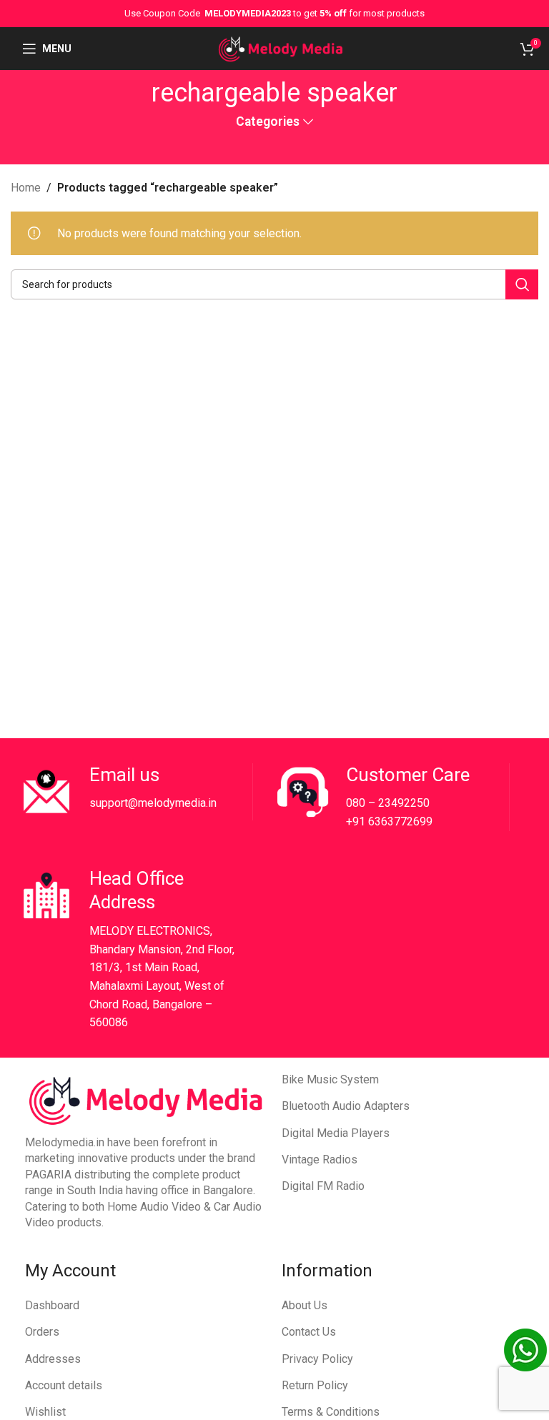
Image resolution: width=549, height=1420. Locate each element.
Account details (63, 1385)
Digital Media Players (336, 1133)
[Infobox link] (135, 791)
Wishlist (45, 1412)
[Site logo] (281, 47)
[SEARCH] (521, 284)
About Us (304, 1305)
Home (26, 187)
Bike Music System (330, 1079)
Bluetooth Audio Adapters (346, 1106)
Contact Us (309, 1332)
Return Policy (315, 1385)
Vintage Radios (319, 1159)
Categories (268, 122)
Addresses (53, 1359)
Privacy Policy (317, 1359)
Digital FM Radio (323, 1186)
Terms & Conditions (331, 1412)
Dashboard (52, 1305)
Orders (42, 1332)
